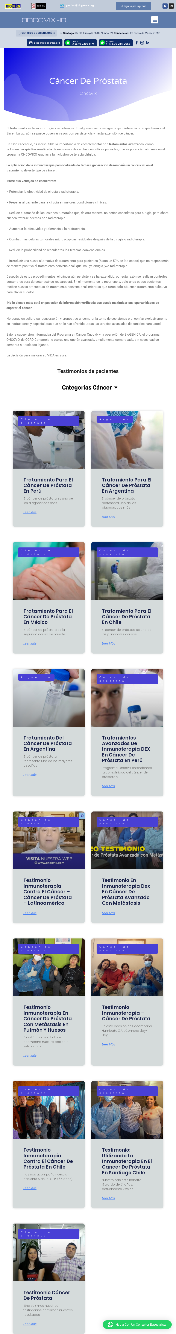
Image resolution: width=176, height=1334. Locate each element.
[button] (154, 19)
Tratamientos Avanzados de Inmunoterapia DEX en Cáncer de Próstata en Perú (126, 749)
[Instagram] (142, 43)
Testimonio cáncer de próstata (46, 1295)
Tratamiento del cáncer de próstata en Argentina (47, 744)
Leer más (29, 512)
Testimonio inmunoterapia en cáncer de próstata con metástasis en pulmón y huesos (47, 1018)
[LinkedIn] (148, 43)
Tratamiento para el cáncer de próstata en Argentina (127, 486)
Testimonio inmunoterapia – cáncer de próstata (126, 1013)
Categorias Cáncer (87, 387)
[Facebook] (136, 43)
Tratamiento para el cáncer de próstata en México (48, 617)
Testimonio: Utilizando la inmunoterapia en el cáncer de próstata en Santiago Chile (127, 1161)
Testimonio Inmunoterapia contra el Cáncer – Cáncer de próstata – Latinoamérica (47, 891)
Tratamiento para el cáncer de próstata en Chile (127, 617)
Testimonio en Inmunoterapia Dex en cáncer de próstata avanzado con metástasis (126, 891)
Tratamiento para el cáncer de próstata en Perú (48, 486)
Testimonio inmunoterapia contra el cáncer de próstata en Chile (48, 1158)
